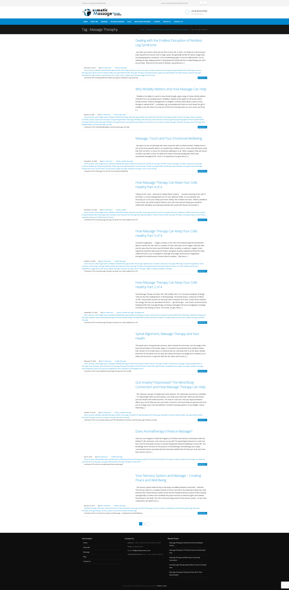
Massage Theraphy (137, 73)
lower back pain (146, 120)
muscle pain (99, 417)
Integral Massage (117, 22)
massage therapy (132, 122)
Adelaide (98, 70)
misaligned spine (171, 366)
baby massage (133, 117)
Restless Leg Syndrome (103, 75)
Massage (104, 22)
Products (167, 22)
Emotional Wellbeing (89, 166)
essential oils (200, 459)
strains (117, 75)
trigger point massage (132, 75)
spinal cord (97, 369)
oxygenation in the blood (99, 269)
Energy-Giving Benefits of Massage (182, 70)
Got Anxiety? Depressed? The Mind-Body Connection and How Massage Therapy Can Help (170, 384)
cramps (91, 120)
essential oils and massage (91, 462)
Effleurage (179, 264)
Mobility (140, 122)
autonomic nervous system (114, 508)
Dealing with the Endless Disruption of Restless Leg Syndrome (168, 42)
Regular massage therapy (178, 73)
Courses (157, 22)
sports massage (195, 122)
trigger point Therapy (148, 75)
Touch (144, 169)
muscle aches (148, 122)
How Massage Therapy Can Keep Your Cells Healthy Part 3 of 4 (166, 233)
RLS (113, 75)
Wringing (169, 269)
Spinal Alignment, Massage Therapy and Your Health (167, 336)
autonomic (100, 508)
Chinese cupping (195, 117)
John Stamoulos (106, 68)
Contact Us (178, 22)
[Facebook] (201, 3)
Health (124, 161)
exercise (198, 70)
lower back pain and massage (162, 120)
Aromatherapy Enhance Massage (129, 459)
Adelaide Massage (108, 70)
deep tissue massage (163, 70)
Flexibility (137, 120)
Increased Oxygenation (191, 264)
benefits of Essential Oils (147, 117)
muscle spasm (159, 122)
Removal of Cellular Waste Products (102, 217)
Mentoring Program (142, 22)
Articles (117, 68)
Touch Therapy (152, 169)
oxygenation (86, 269)
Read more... (202, 78)
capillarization (147, 264)
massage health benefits (122, 73)
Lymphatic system (94, 317)
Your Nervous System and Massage (125, 511)
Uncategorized (139, 312)
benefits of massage (121, 70)
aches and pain (89, 70)
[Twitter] (205, 3)
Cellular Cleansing (192, 212)
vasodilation (161, 269)
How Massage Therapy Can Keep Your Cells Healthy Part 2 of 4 (166, 284)
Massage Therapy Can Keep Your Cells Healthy (172, 266)
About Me (94, 22)
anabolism (132, 212)
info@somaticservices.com (141, 550)
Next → (148, 523)
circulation (151, 70)
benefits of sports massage (138, 70)
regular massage (163, 73)
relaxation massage (194, 73)
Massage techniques (123, 266)
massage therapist (150, 73)
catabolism (181, 212)
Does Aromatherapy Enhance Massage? (163, 431)
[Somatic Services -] (101, 12)
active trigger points (101, 117)
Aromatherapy (113, 459)
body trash (173, 212)
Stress (122, 75)
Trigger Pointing (151, 269)
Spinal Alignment (87, 369)
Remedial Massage (88, 75)
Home (85, 22)
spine (119, 369)
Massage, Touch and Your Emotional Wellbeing (168, 138)
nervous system (106, 511)
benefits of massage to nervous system (151, 508)
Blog (129, 22)
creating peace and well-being (176, 508)
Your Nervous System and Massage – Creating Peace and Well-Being (168, 477)
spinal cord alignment (109, 369)
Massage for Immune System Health (101, 73)
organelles (85, 217)
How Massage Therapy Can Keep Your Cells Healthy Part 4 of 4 (166, 184)
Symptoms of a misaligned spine (132, 369)
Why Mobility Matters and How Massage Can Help (170, 89)
